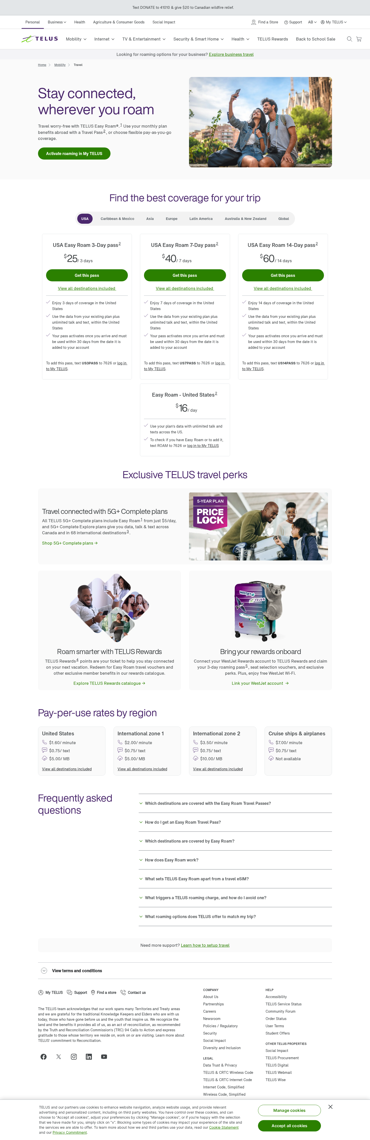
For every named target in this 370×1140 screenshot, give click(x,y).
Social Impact (164, 22)
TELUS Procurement (282, 1057)
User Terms (275, 1026)
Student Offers (278, 1033)
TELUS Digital (277, 1065)
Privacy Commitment (70, 1132)
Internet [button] (101, 39)
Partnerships (213, 1004)
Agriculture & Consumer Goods (118, 22)
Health (79, 22)
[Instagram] (75, 1056)
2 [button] (104, 131)
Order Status (276, 1018)
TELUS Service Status (284, 1004)
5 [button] (246, 665)
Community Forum (280, 1011)
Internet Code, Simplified (223, 1087)
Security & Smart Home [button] (196, 39)
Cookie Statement (224, 1127)
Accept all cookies (290, 1125)
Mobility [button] (74, 39)
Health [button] (238, 39)
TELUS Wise (276, 1079)
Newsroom (211, 1018)
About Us (210, 996)
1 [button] (121, 124)
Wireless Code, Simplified (224, 1094)
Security (210, 1033)
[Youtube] (106, 1056)
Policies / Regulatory (220, 1026)
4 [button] (77, 659)
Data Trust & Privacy (220, 1065)
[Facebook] (45, 1056)
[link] (231, 54)
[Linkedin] (90, 1056)
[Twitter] (60, 1056)
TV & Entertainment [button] (141, 39)
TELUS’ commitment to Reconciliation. (69, 1040)
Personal (32, 22)
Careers (209, 1011)
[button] (349, 39)
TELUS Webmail (279, 1072)
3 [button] (128, 531)
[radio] (85, 218)
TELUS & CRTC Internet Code (227, 1079)
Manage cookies (289, 1110)
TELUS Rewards (272, 39)
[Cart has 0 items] (358, 39)
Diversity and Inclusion (222, 1047)
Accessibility (276, 996)
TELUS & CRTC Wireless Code (228, 1072)
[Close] (330, 1106)
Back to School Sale (315, 39)
